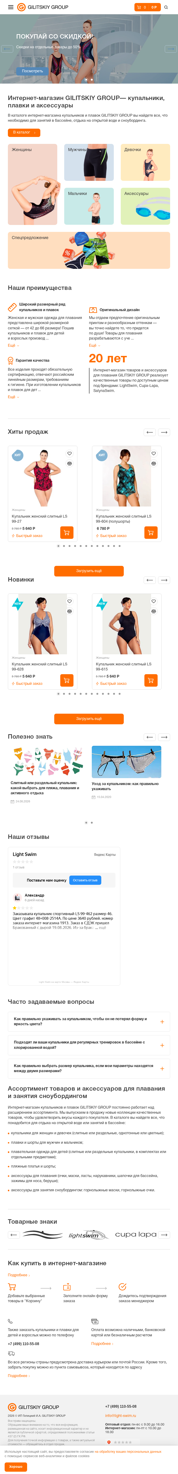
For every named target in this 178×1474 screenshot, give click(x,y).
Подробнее (17, 1275)
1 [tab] (86, 80)
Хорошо (15, 1466)
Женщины (18, 510)
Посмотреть (32, 71)
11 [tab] (114, 546)
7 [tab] (92, 546)
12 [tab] (119, 546)
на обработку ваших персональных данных (128, 1451)
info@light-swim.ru (120, 1416)
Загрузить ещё (89, 571)
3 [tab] (69, 546)
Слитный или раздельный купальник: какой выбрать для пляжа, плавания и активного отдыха (45, 788)
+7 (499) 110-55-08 (23, 1344)
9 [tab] (103, 546)
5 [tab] (81, 546)
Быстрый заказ (29, 536)
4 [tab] (75, 546)
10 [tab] (108, 546)
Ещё (11, 345)
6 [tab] (86, 546)
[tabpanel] (89, 49)
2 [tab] (92, 80)
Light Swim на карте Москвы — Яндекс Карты (64, 982)
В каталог (21, 132)
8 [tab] (97, 546)
